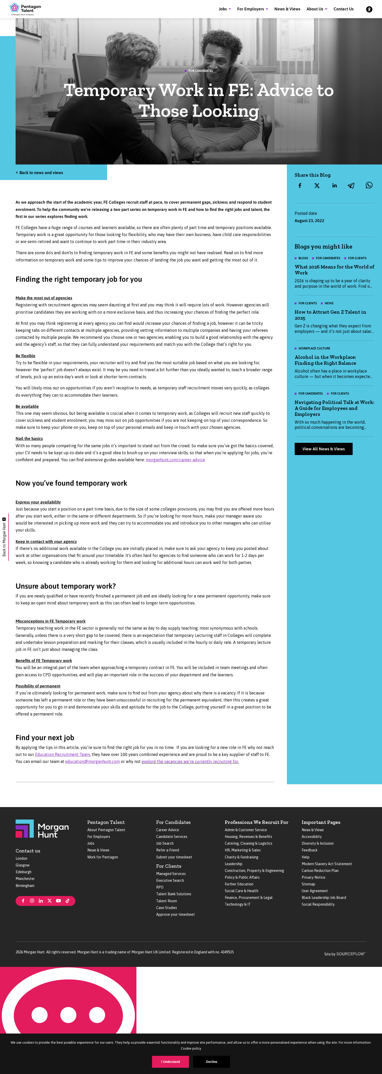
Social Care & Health (241, 891)
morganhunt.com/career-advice (175, 459)
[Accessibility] (369, 9)
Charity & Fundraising (241, 857)
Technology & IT (238, 904)
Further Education (239, 884)
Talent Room (166, 901)
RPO (159, 887)
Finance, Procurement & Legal (249, 898)
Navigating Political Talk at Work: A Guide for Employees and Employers (334, 408)
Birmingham (25, 886)
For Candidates (173, 822)
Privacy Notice (313, 877)
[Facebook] (23, 900)
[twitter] (317, 185)
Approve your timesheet (175, 914)
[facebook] (300, 185)
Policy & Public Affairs (242, 877)
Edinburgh (23, 872)
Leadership (233, 864)
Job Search (165, 843)
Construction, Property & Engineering (254, 871)
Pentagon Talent (106, 822)
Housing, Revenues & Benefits (248, 837)
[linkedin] (334, 185)
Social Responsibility (318, 904)
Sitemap (308, 884)
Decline (211, 1062)
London (21, 858)
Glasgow (22, 865)
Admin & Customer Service (246, 830)
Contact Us (344, 8)
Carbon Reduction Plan (320, 871)
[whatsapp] (369, 185)
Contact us (28, 851)
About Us (315, 8)
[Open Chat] (68, 1020)
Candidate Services (171, 837)
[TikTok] (67, 900)
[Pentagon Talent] (25, 9)
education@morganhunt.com (92, 761)
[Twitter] (49, 900)
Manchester (25, 879)
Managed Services (171, 874)
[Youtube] (58, 900)
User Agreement (315, 891)
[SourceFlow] (351, 953)
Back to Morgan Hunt (4, 539)
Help (305, 857)
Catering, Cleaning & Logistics (248, 843)
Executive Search (170, 880)
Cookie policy (191, 1048)
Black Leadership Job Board (324, 898)
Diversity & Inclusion (318, 843)
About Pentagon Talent (106, 830)
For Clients (168, 866)
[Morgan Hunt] (42, 828)
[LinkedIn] (40, 900)
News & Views (287, 8)
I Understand (170, 1062)
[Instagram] (32, 900)
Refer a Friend (167, 850)
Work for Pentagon (102, 857)
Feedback (310, 850)
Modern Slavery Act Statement (327, 864)
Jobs (223, 8)
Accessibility (312, 837)
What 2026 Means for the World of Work (334, 270)
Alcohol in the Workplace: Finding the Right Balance (325, 360)
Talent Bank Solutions (173, 894)
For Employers (250, 8)
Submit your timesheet (174, 857)
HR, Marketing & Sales (243, 850)
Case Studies (166, 908)
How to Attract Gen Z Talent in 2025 (330, 315)
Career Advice (167, 830)
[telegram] (351, 185)
